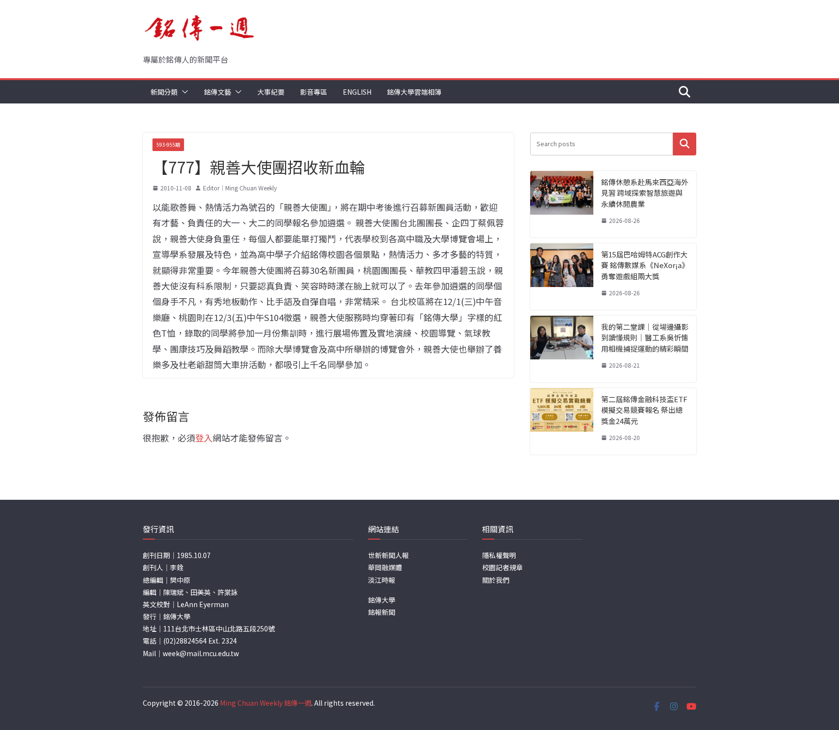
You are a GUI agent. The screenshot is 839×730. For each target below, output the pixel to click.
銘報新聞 (381, 612)
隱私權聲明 (499, 555)
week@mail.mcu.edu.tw (201, 653)
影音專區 (313, 92)
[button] (183, 92)
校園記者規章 (502, 567)
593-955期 (168, 144)
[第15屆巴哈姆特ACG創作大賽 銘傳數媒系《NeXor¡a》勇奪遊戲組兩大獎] (561, 276)
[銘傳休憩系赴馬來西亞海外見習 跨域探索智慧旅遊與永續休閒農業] (561, 204)
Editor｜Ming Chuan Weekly (240, 188)
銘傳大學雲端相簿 (414, 92)
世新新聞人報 (388, 555)
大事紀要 (271, 92)
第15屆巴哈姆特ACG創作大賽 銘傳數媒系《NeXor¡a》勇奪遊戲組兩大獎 (644, 265)
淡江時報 (381, 580)
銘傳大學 (381, 600)
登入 (204, 437)
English (357, 92)
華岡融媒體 (385, 567)
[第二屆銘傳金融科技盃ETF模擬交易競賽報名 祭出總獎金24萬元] (561, 421)
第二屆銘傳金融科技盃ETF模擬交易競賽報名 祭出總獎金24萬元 (644, 410)
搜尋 (684, 144)
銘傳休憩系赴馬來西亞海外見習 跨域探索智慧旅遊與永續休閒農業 (644, 193)
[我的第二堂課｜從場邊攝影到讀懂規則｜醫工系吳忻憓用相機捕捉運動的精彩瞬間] (561, 349)
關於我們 (495, 580)
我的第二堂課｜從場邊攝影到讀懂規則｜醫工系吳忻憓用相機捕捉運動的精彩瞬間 (644, 338)
